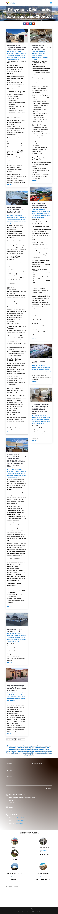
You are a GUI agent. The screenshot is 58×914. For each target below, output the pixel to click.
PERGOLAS (14, 880)
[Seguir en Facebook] (24, 23)
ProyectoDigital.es (31, 912)
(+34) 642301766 (19, 823)
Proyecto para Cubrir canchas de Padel (14, 630)
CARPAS (14, 848)
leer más (9, 184)
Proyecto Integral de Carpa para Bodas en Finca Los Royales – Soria (41, 47)
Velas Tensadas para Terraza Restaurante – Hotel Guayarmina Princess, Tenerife (15, 210)
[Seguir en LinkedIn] (30, 23)
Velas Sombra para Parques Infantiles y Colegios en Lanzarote (40, 205)
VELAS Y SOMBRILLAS (43, 880)
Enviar (48, 789)
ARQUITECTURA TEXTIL (14, 873)
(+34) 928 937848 (20, 817)
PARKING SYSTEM (43, 854)
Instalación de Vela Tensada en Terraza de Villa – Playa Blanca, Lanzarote (16, 47)
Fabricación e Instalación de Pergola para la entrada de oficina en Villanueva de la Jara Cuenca (16, 687)
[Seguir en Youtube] (33, 23)
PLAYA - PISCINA (43, 873)
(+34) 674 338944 (20, 820)
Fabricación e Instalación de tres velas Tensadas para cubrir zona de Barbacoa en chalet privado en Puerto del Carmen (40, 409)
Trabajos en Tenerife (12, 223)
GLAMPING (14, 860)
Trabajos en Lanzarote (13, 59)
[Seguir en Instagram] (27, 23)
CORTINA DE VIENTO (43, 848)
